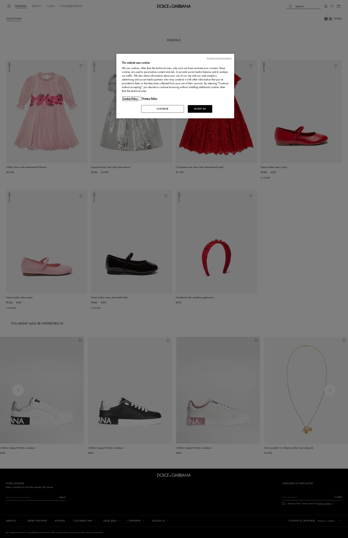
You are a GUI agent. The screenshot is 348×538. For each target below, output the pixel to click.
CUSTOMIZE (163, 109)
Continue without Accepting (219, 58)
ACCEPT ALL (200, 109)
